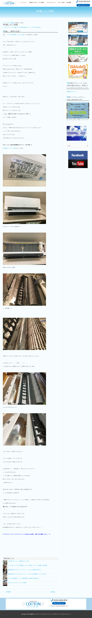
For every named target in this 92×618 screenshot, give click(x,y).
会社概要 (68, 2)
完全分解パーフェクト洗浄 (9, 148)
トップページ (23, 2)
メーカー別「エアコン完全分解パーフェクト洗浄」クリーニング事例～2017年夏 (27, 565)
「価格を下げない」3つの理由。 (36, 2)
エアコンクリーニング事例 (9, 27)
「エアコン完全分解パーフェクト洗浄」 (16, 34)
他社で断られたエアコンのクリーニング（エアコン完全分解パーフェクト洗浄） (27, 574)
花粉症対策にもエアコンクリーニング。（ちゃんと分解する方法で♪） (25, 569)
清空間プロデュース (71, 91)
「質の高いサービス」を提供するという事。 (18, 561)
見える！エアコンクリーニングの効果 (17, 582)
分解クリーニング (28, 27)
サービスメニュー (51, 2)
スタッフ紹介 (61, 2)
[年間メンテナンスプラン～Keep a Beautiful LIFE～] (78, 110)
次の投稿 (53, 591)
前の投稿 (8, 591)
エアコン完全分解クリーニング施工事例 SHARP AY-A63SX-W (23, 578)
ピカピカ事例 (20, 27)
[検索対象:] (78, 145)
